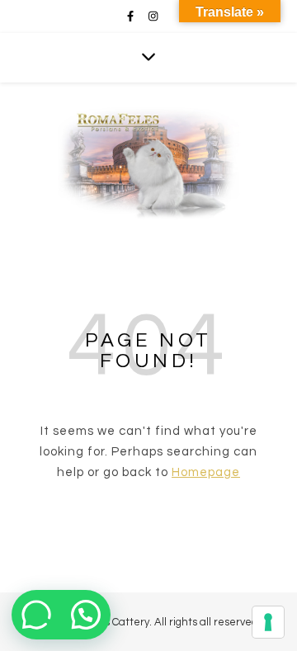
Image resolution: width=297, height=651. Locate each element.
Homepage (206, 472)
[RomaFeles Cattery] (148, 157)
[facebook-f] (131, 16)
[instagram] (153, 16)
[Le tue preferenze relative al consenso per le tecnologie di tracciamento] (268, 622)
